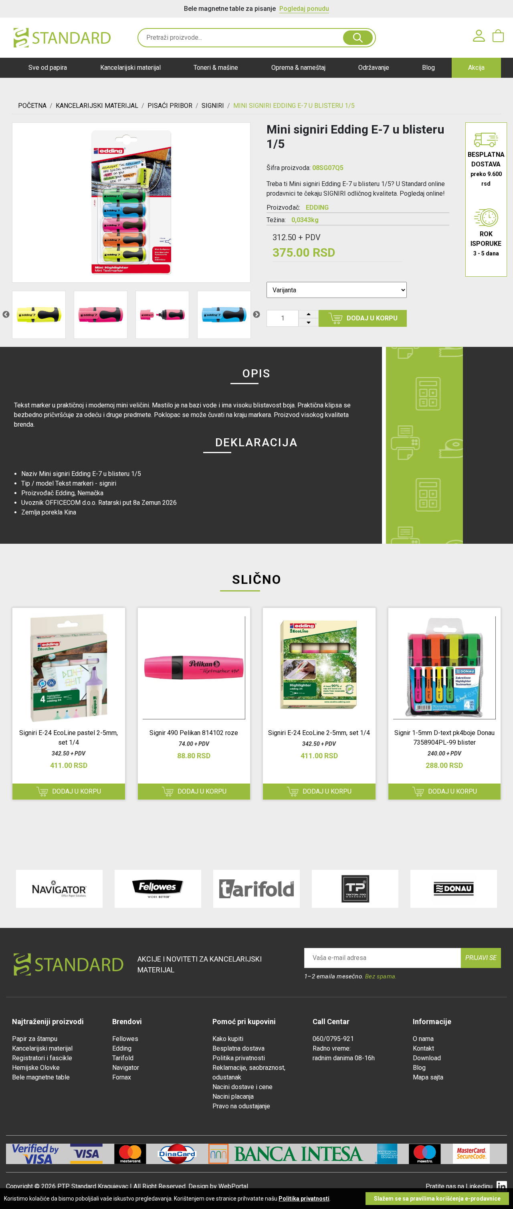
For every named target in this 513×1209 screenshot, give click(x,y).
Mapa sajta (428, 1077)
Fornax (121, 1077)
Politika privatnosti (238, 1058)
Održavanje (373, 67)
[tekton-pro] (355, 889)
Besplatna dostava (238, 1048)
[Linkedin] (502, 1187)
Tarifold (122, 1058)
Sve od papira (47, 67)
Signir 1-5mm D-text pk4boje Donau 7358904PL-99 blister (444, 737)
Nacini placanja (233, 1096)
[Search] (357, 37)
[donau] (453, 889)
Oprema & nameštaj (298, 67)
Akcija (476, 67)
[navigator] (59, 889)
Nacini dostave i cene (242, 1087)
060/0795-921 (333, 1039)
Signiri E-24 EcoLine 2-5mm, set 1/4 (319, 733)
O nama (423, 1039)
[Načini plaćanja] (92, 1154)
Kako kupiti (227, 1039)
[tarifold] (256, 889)
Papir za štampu (34, 1039)
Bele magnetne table (41, 1077)
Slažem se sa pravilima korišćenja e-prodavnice (437, 1198)
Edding (121, 1048)
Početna (32, 105)
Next (256, 315)
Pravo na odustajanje (241, 1106)
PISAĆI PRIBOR (169, 105)
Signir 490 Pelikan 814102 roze (193, 733)
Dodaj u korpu (372, 318)
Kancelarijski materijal (130, 67)
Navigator (125, 1067)
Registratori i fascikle (42, 1058)
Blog (428, 67)
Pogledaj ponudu (304, 8)
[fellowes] (158, 889)
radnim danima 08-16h (344, 1058)
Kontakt (423, 1048)
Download (427, 1058)
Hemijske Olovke (36, 1067)
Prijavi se (481, 958)
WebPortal (233, 1186)
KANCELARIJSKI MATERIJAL (97, 105)
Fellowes (125, 1039)
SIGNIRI (213, 105)
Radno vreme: (332, 1048)
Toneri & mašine (216, 67)
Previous (6, 315)
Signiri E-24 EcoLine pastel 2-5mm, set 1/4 (68, 737)
